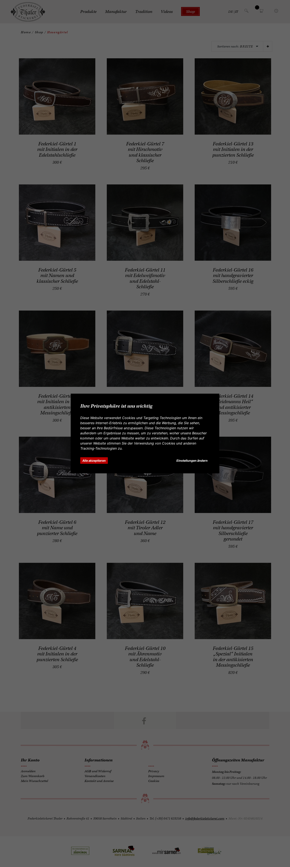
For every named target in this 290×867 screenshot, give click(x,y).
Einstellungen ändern (192, 460)
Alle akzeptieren (94, 460)
